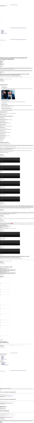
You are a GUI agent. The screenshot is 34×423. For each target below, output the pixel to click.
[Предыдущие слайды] (1, 139)
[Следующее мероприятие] (2, 274)
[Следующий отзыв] (1, 254)
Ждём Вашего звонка (2, 396)
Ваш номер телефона (2, 394)
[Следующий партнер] (2, 340)
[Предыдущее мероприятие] (1, 274)
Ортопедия (2, 30)
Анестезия (2, 31)
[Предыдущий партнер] (1, 340)
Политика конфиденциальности (5, 364)
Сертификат (2, 363)
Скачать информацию (6, 152)
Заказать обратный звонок (17, 39)
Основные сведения (3, 362)
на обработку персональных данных (9, 81)
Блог (1, 359)
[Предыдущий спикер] (1, 140)
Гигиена (2, 32)
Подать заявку (1, 152)
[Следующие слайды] (2, 139)
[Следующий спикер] (2, 140)
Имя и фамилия (2, 413)
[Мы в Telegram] (6, 11)
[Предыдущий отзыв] (2, 254)
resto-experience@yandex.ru (23, 39)
